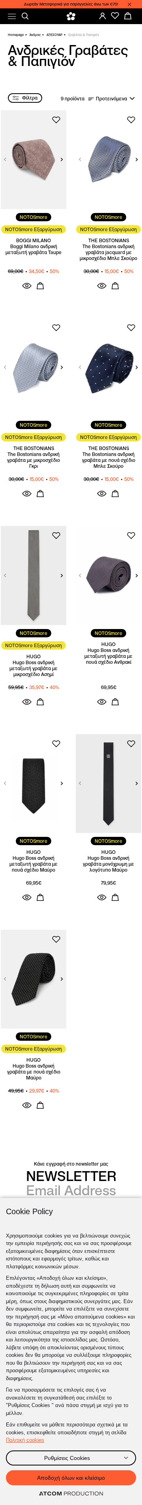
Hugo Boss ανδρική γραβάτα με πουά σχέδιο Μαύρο (33, 1072)
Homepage (16, 35)
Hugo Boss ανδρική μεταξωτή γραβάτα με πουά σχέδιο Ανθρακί (108, 656)
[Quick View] (27, 286)
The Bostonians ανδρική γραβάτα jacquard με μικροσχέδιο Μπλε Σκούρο (108, 252)
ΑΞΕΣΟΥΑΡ (54, 35)
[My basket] (127, 16)
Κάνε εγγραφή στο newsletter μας (71, 1164)
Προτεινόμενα (111, 99)
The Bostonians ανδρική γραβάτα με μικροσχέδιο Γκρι (33, 460)
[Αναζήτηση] (25, 16)
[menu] (12, 16)
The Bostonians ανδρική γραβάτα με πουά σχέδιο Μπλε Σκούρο (108, 460)
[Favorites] (115, 16)
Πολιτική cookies (25, 1440)
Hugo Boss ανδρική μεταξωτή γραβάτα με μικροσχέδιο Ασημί (33, 668)
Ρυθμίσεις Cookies (67, 1458)
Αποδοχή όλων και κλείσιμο (71, 1478)
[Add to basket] (40, 286)
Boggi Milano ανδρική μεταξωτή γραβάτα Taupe (34, 249)
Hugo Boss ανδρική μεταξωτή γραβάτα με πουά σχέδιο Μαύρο (33, 864)
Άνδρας (35, 35)
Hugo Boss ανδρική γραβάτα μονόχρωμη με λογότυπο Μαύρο (108, 864)
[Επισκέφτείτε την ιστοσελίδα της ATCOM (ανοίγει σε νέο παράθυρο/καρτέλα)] (71, 1494)
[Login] (102, 16)
